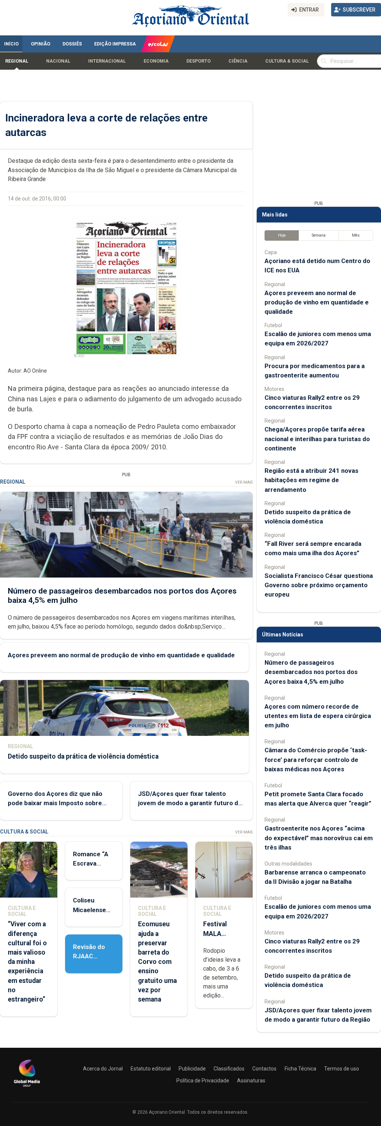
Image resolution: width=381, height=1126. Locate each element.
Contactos (264, 1069)
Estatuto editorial (151, 1069)
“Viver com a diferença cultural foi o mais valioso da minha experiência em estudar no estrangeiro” (27, 961)
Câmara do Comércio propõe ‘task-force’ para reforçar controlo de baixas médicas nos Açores (316, 759)
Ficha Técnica (300, 1069)
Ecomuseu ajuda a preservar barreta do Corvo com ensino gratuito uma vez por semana (157, 961)
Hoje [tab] (282, 235)
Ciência (237, 61)
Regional (16, 61)
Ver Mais (244, 482)
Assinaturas (251, 1081)
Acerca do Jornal (103, 1069)
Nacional (58, 61)
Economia (156, 61)
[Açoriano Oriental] (27, 1088)
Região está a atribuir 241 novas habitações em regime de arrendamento (311, 480)
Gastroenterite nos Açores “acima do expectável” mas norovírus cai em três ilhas (319, 838)
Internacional (107, 61)
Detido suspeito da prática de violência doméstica (83, 756)
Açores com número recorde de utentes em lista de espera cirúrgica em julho (318, 716)
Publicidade (192, 1069)
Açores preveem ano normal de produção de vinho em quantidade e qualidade (121, 655)
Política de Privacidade (202, 1081)
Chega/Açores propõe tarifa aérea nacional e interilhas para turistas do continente (317, 439)
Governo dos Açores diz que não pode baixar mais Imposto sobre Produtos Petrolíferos (55, 803)
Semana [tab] (319, 235)
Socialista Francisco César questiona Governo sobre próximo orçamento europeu (319, 585)
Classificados (229, 1069)
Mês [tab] (356, 235)
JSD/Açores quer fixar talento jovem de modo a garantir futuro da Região (189, 803)
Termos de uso (341, 1069)
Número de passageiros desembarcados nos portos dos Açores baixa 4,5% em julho (311, 672)
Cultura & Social (287, 61)
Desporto (198, 61)
